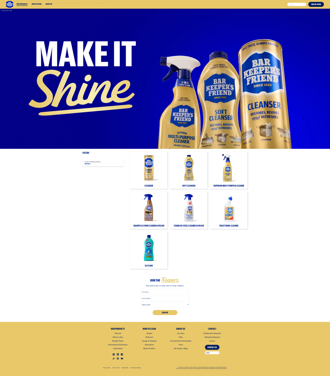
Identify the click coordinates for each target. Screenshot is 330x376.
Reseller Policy (117, 341)
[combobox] (296, 4)
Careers (212, 341)
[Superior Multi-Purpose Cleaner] (229, 167)
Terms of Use (115, 367)
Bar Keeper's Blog (181, 348)
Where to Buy (118, 337)
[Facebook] (122, 354)
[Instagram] (113, 354)
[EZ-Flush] (149, 247)
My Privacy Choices (136, 367)
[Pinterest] (118, 358)
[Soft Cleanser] (189, 167)
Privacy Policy (106, 367)
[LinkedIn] (118, 354)
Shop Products (5, 10)
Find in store (316, 4)
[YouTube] (122, 358)
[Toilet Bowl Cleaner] (229, 207)
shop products (22, 4)
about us (49, 4)
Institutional (118, 348)
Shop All (118, 333)
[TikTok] (113, 358)
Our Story (180, 333)
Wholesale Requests (212, 337)
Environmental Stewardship (180, 341)
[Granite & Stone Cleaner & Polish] (149, 207)
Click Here (87, 163)
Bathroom (149, 337)
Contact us (212, 347)
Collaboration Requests (212, 333)
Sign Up (165, 312)
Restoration (149, 345)
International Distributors (118, 345)
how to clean (37, 4)
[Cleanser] (149, 167)
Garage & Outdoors (149, 341)
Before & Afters (149, 348)
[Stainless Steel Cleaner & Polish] (189, 207)
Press (181, 345)
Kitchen (149, 333)
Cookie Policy (125, 367)
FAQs (181, 337)
